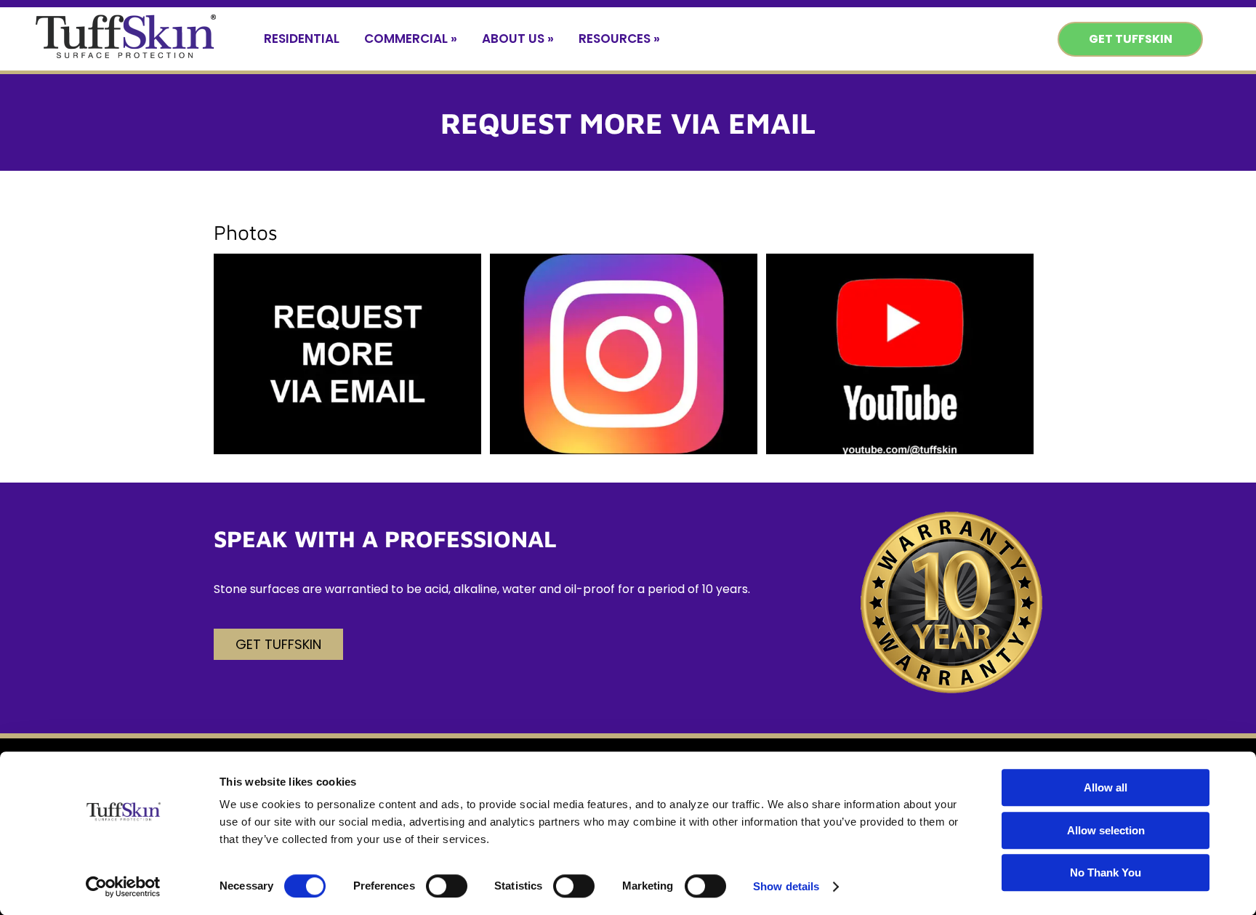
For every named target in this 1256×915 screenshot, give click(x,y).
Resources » (619, 38)
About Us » (518, 38)
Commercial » (410, 38)
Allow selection (1106, 830)
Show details (786, 886)
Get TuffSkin (1130, 39)
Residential (301, 38)
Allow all (1105, 787)
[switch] (446, 886)
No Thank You (1105, 872)
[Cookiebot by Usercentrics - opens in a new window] (123, 887)
